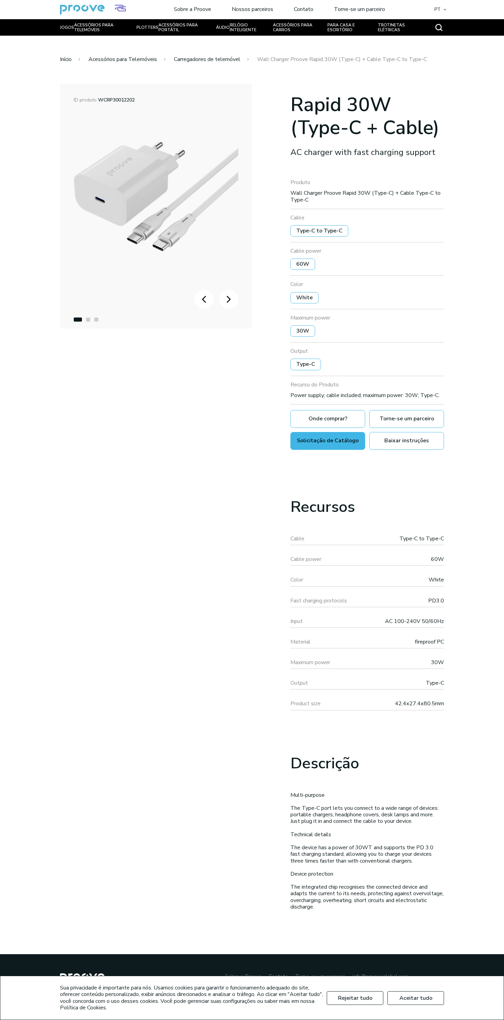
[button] (78, 319)
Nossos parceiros (252, 9)
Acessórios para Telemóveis (93, 27)
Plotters (147, 27)
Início (66, 59)
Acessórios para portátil (178, 27)
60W (302, 264)
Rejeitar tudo (355, 998)
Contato (303, 9)
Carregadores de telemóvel (207, 59)
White (304, 297)
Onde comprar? (328, 418)
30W (302, 331)
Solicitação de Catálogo (328, 440)
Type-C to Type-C (319, 231)
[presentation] (204, 299)
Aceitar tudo (415, 998)
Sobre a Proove (192, 9)
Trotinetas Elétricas (391, 27)
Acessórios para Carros (292, 27)
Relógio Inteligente (243, 27)
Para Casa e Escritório (341, 27)
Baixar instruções (406, 440)
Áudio (223, 27)
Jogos (67, 27)
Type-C (305, 364)
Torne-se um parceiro (359, 9)
